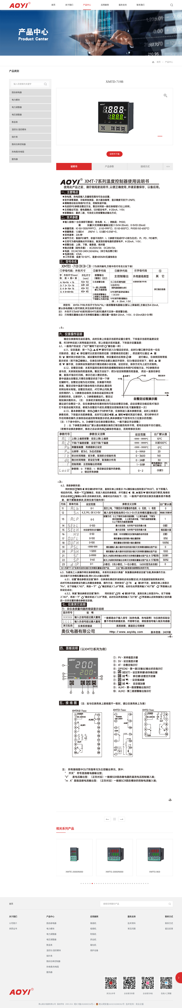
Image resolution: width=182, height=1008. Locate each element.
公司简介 (13, 923)
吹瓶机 (93, 934)
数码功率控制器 (19, 144)
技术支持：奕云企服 (135, 1004)
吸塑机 (93, 929)
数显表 (15, 122)
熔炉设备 (94, 950)
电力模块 (16, 100)
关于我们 (69, 5)
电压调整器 (17, 115)
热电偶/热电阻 (18, 152)
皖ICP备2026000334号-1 (84, 1004)
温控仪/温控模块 (19, 129)
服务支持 (123, 5)
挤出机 (93, 940)
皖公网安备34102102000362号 (111, 1004)
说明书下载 (114, 154)
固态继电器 (17, 92)
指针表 (15, 137)
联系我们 (140, 5)
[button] (81, 883)
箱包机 (93, 945)
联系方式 (169, 917)
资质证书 (13, 929)
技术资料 (132, 923)
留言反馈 (169, 929)
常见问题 (132, 929)
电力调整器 (17, 107)
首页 (53, 5)
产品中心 (87, 5)
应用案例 (105, 5)
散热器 (15, 159)
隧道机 (93, 923)
